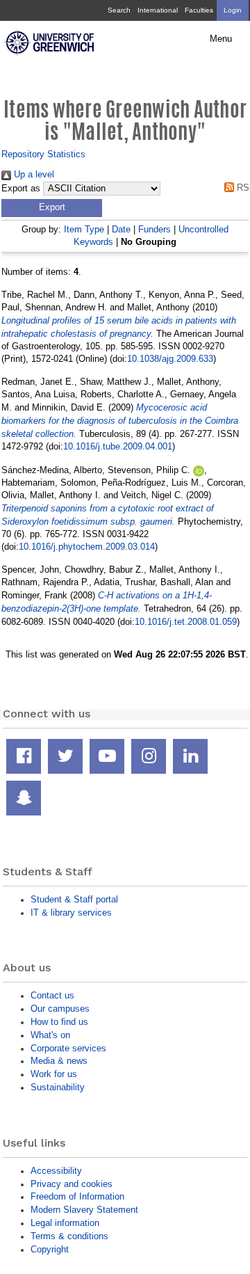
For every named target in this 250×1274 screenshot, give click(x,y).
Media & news (59, 1061)
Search (119, 10)
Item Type (84, 229)
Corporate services (68, 1048)
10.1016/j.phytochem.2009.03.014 (87, 546)
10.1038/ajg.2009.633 (170, 358)
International (158, 10)
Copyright (50, 1249)
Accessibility (56, 1170)
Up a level (32, 174)
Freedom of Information (77, 1196)
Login (233, 10)
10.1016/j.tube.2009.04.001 (117, 446)
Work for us (54, 1074)
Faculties (199, 10)
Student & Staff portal (74, 899)
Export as (20, 188)
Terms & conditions (69, 1236)
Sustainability (58, 1087)
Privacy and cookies (71, 1184)
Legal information (65, 1223)
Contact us (52, 995)
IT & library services (71, 912)
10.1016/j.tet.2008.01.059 (186, 621)
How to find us (59, 1022)
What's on (50, 1035)
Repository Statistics (43, 154)
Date (121, 229)
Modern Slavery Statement (84, 1209)
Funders (154, 229)
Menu (221, 39)
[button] (51, 208)
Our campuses (60, 1008)
